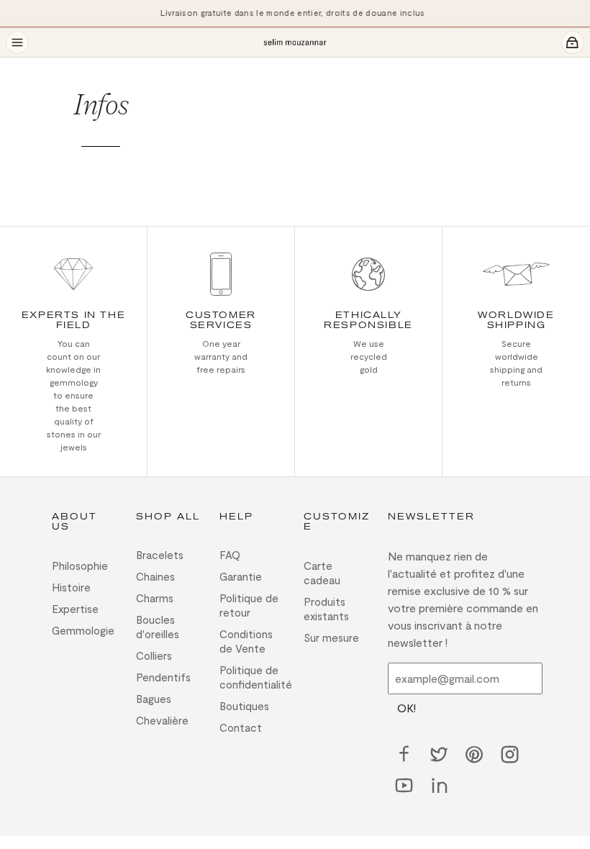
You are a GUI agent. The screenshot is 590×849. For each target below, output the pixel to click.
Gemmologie (83, 630)
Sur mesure (331, 637)
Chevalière (162, 720)
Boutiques (244, 705)
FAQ (229, 554)
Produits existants (326, 608)
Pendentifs (163, 677)
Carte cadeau (322, 572)
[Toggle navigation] (17, 42)
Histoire (71, 587)
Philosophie (80, 565)
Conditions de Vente (246, 641)
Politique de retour (248, 605)
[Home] (295, 42)
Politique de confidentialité (252, 677)
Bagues (153, 698)
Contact (240, 727)
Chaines (155, 576)
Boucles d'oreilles (157, 626)
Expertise (75, 608)
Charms (154, 597)
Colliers (154, 655)
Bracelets (159, 554)
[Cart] (572, 42)
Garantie (240, 576)
